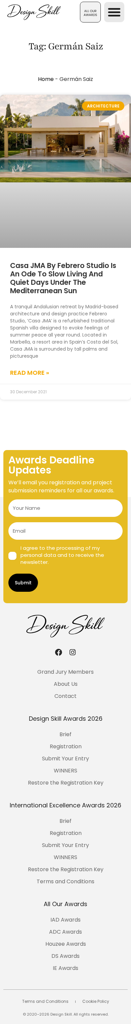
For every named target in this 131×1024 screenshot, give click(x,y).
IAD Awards (65, 920)
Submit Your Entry (65, 758)
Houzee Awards (65, 944)
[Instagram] (73, 652)
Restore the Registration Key (65, 783)
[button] (90, 12)
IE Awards (65, 968)
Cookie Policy (95, 1001)
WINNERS (65, 770)
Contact (65, 696)
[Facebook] (58, 652)
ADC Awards (65, 932)
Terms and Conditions (65, 881)
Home (46, 79)
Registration (66, 746)
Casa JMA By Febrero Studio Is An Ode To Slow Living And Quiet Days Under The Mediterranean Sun (63, 278)
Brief (65, 734)
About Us (66, 684)
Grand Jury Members (65, 672)
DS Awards (65, 956)
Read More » (29, 372)
